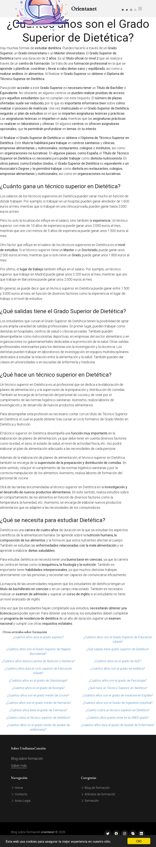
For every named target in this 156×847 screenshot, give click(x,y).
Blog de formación (97, 788)
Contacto (20, 794)
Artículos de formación (99, 794)
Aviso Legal (22, 801)
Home (18, 788)
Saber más (19, 766)
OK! (139, 841)
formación (91, 801)
